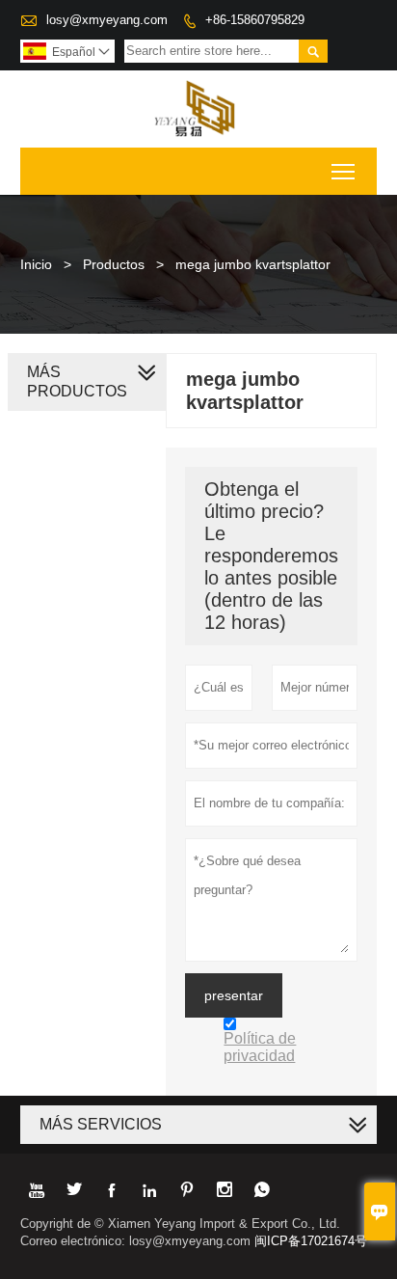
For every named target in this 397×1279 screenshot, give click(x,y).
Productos (114, 264)
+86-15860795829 (254, 20)
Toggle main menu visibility (343, 171)
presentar (233, 995)
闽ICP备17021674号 (310, 1241)
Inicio (36, 264)
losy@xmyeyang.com (107, 20)
